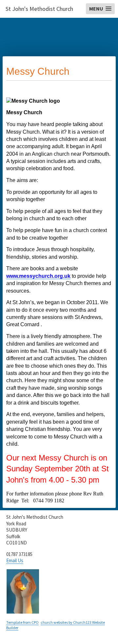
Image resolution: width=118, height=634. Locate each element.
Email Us (14, 560)
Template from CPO (22, 622)
